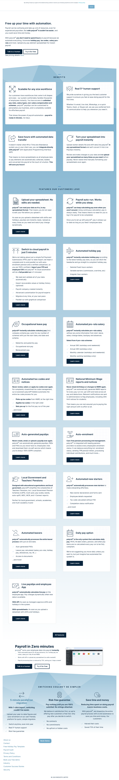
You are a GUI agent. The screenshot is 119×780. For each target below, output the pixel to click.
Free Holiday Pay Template (14, 747)
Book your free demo (11, 760)
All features (59, 635)
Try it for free (30, 52)
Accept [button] (91, 6)
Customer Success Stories (13, 766)
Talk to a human (23, 666)
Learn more (20, 232)
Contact (6, 743)
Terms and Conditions (12, 757)
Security (6, 770)
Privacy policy (82, 2)
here (22, 55)
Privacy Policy (9, 753)
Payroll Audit (8, 750)
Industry (6, 763)
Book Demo (45, 741)
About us (6, 740)
